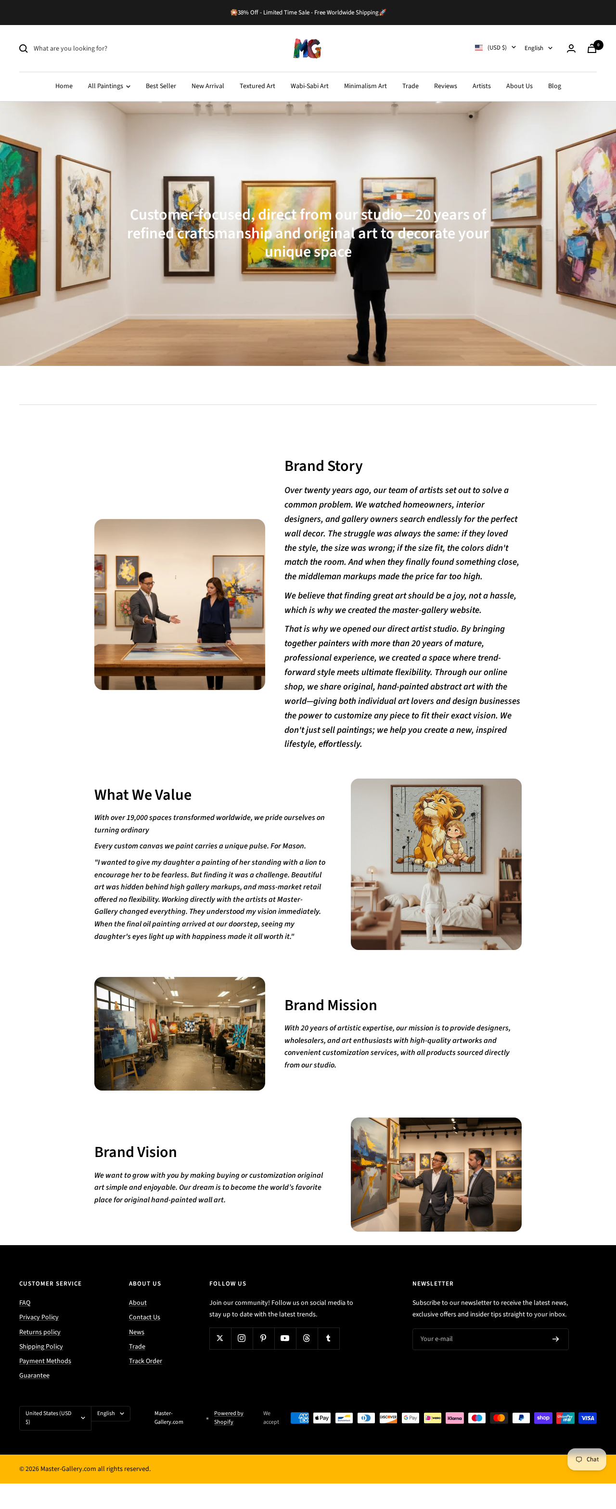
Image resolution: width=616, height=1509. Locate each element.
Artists (482, 86)
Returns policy (40, 1332)
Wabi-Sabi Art (310, 86)
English (534, 48)
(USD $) (497, 47)
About (138, 1303)
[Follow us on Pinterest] (263, 1338)
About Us (519, 86)
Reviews (445, 86)
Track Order (145, 1361)
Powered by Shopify (229, 1417)
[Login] (571, 48)
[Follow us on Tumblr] (328, 1338)
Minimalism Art (365, 86)
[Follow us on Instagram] (242, 1338)
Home (64, 86)
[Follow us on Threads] (307, 1338)
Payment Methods (45, 1361)
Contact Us (144, 1317)
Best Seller (161, 86)
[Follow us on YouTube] (285, 1338)
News (136, 1332)
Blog (554, 86)
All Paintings (106, 86)
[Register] (555, 1339)
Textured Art (257, 86)
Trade (410, 86)
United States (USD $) (48, 1417)
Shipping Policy (41, 1347)
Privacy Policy (39, 1317)
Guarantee (34, 1375)
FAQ (24, 1303)
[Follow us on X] (220, 1338)
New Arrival (208, 86)
